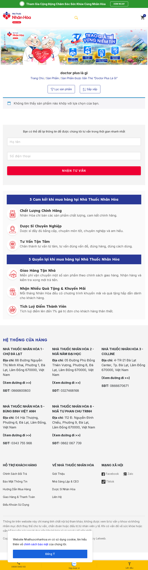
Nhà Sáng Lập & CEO (65, 481)
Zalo (130, 473)
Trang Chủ (37, 78)
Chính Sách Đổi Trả (15, 473)
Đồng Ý (50, 554)
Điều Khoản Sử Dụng (16, 504)
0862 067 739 (71, 443)
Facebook (112, 473)
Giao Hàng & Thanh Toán (19, 497)
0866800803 (20, 390)
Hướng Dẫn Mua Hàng (17, 489)
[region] (50, 546)
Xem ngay (119, 4)
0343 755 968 (21, 443)
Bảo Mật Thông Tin (15, 481)
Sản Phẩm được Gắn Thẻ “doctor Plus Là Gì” (89, 78)
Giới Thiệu (58, 473)
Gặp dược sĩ (74, 568)
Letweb (101, 538)
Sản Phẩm (52, 78)
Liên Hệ (57, 497)
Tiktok (109, 481)
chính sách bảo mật (36, 544)
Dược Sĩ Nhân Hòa (63, 489)
